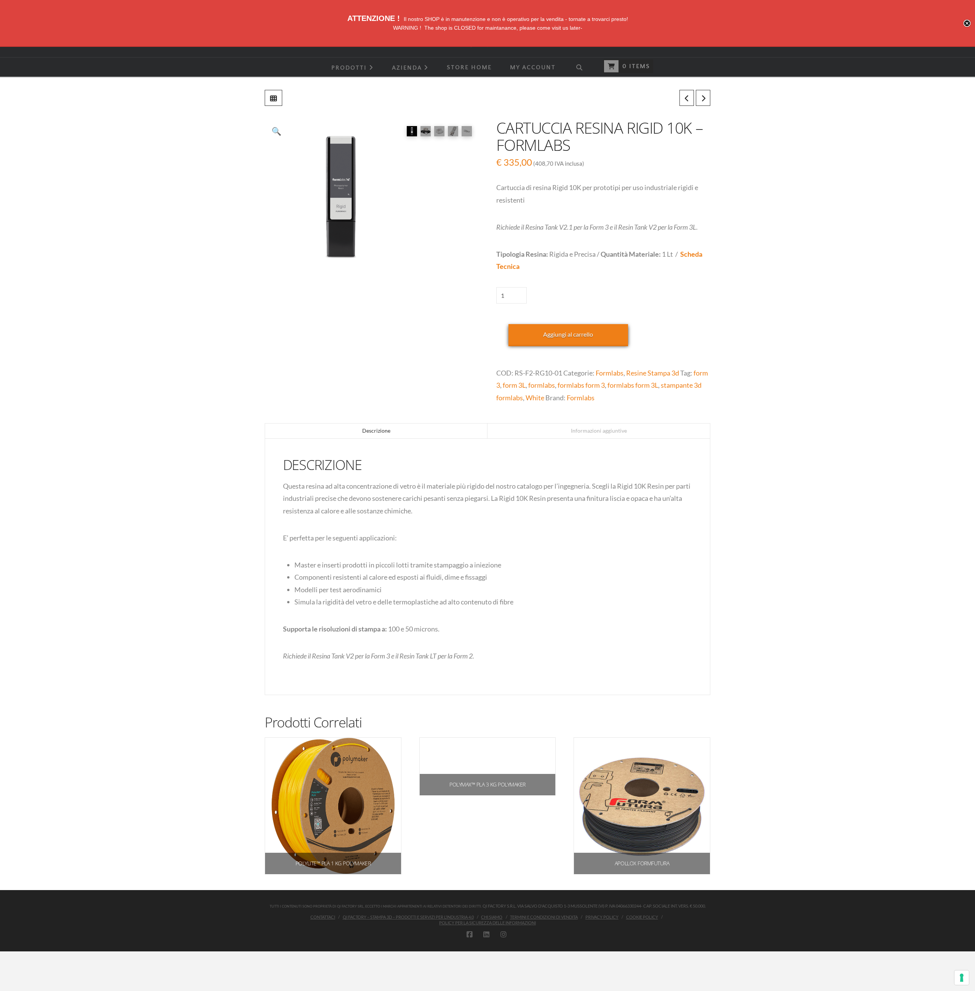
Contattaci (322, 916)
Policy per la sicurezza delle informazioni (487, 922)
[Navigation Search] (578, 67)
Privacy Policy (602, 916)
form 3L (514, 385)
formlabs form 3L (632, 385)
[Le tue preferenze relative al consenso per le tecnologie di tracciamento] (961, 977)
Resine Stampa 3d (652, 373)
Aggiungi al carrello (568, 334)
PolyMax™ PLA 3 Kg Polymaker (487, 784)
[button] (276, 131)
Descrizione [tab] (376, 430)
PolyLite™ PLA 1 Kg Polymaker (333, 863)
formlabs (541, 385)
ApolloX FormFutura (642, 863)
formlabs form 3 (581, 385)
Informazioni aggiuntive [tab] (599, 430)
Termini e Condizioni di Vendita (544, 916)
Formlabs (609, 373)
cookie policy (642, 916)
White (535, 397)
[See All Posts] (273, 98)
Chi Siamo (491, 916)
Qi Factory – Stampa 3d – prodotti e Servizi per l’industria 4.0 (408, 916)
